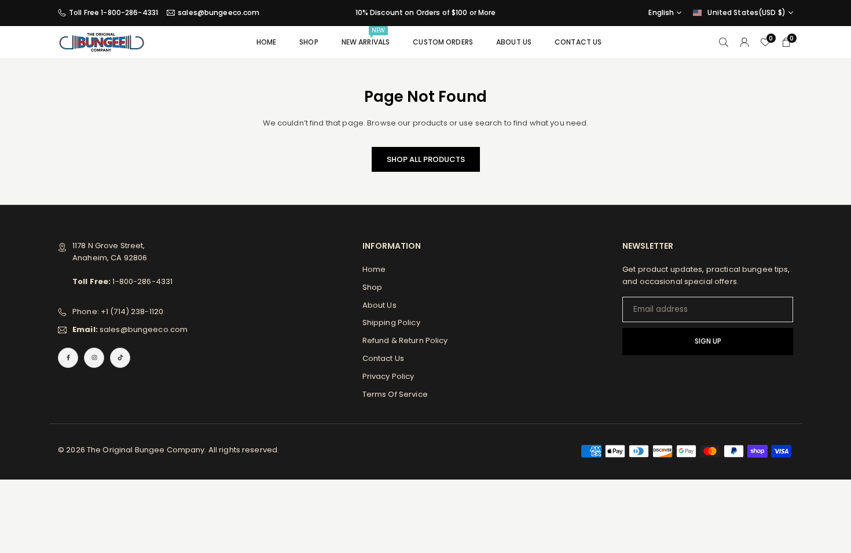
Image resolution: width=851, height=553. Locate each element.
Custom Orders (443, 42)
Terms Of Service (395, 394)
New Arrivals (366, 36)
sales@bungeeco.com (218, 13)
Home (266, 42)
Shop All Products (426, 159)
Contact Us (578, 42)
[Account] (744, 42)
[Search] (723, 42)
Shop (308, 42)
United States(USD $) (746, 13)
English (661, 13)
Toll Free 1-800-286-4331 (113, 13)
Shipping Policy (391, 322)
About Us (513, 42)
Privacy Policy (388, 376)
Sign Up (708, 341)
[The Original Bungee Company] (101, 41)
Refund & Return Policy (405, 340)
